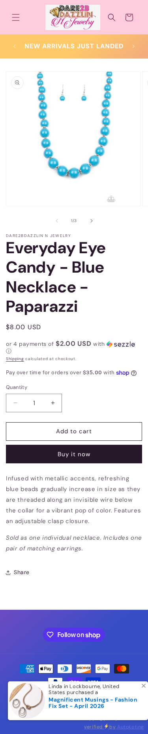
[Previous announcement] (14, 46)
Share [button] (22, 572)
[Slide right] (91, 220)
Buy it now (74, 454)
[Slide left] (57, 220)
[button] (15, 17)
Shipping (15, 358)
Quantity (16, 387)
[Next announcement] (133, 46)
